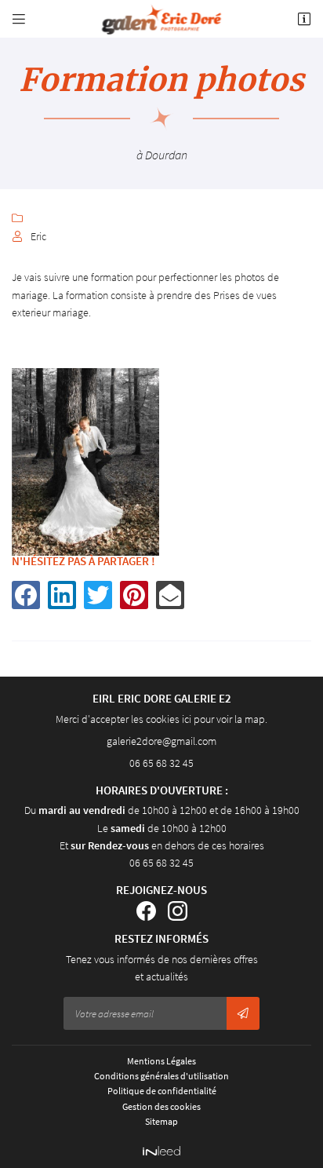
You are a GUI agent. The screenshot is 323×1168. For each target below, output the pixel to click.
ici (186, 719)
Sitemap (161, 1121)
